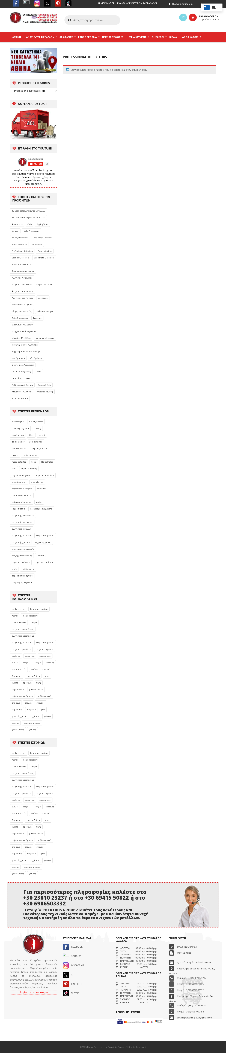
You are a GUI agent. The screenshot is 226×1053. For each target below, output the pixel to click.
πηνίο (14, 569)
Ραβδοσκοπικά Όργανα (22, 385)
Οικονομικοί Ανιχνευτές (23, 365)
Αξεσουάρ (43, 298)
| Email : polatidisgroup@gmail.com (194, 1017)
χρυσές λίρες (18, 729)
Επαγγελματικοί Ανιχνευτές (24, 331)
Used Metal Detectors (44, 258)
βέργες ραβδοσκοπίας (22, 555)
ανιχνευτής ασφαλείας (22, 522)
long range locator (39, 448)
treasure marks (19, 622)
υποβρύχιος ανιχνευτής (23, 582)
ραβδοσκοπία (28, 569)
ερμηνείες (47, 669)
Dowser (15, 231)
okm (14, 468)
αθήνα (34, 622)
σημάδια (16, 703)
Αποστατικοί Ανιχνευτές (23, 304)
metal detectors (29, 616)
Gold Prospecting (31, 231)
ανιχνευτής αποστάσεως (23, 515)
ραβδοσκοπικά (36, 689)
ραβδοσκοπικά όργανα (22, 696)
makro (15, 455)
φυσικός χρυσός (20, 716)
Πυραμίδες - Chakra (21, 378)
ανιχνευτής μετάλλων (21, 529)
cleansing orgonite (20, 428)
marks (14, 616)
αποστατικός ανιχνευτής (23, 549)
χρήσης (15, 723)
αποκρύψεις (45, 656)
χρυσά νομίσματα (32, 723)
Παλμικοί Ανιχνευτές (21, 371)
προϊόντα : (209, 19)
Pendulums (37, 244)
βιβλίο (15, 662)
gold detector (18, 442)
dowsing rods (18, 435)
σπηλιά (28, 703)
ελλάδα (34, 669)
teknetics (41, 488)
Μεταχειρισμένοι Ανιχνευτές (25, 345)
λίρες (47, 676)
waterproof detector (21, 502)
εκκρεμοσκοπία (19, 669)
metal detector (30, 455)
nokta (33, 462)
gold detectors (18, 609)
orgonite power (19, 482)
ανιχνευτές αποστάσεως (23, 629)
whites (39, 502)
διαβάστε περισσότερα (33, 992)
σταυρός (40, 703)
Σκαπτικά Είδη (44, 385)
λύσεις (15, 683)
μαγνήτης (41, 555)
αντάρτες (16, 656)
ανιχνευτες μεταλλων (21, 649)
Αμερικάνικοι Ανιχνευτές (23, 271)
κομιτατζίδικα (33, 676)
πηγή (38, 683)
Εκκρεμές (37, 318)
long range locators (39, 609)
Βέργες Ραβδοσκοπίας (22, 311)
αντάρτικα (29, 656)
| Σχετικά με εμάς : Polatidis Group (193, 962)
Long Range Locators (42, 237)
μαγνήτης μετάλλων (21, 562)
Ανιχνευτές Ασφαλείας (22, 278)
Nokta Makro (47, 462)
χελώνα (47, 716)
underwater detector (22, 495)
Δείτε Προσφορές (45, 311)
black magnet (18, 421)
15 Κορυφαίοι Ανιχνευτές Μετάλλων (28, 211)
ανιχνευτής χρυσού (45, 535)
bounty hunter (36, 421)
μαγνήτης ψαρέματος (45, 562)
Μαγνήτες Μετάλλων (21, 338)
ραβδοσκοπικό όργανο (22, 576)
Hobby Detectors (20, 237)
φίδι (43, 709)
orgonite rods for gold (22, 488)
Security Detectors (20, 258)
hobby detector (19, 448)
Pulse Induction (45, 251)
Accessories (17, 224)
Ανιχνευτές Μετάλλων (21, 284)
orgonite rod (37, 482)
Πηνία (38, 371)
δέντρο (37, 662)
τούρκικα (31, 709)
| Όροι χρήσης (183, 952)
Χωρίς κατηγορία (20, 398)
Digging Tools (42, 224)
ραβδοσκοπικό (44, 696)
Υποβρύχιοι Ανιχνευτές (22, 391)
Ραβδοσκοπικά (18, 509)
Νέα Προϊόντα (18, 358)
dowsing (37, 428)
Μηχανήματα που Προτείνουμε (26, 351)
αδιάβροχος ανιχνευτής (41, 509)
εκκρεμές (50, 662)
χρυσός (32, 729)
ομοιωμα (27, 683)
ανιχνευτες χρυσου (44, 649)
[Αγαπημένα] (183, 17)
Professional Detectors (22, 251)
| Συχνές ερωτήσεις (186, 946)
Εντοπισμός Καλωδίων (22, 324)
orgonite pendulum (44, 475)
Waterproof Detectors (22, 264)
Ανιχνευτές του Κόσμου (22, 291)
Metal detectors (19, 244)
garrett (42, 435)
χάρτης (35, 716)
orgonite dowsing (29, 468)
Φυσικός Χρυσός (45, 391)
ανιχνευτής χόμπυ (43, 542)
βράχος (26, 662)
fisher (31, 435)
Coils (29, 224)
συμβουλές (17, 709)
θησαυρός (17, 676)
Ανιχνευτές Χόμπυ (44, 284)
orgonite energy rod (21, 475)
